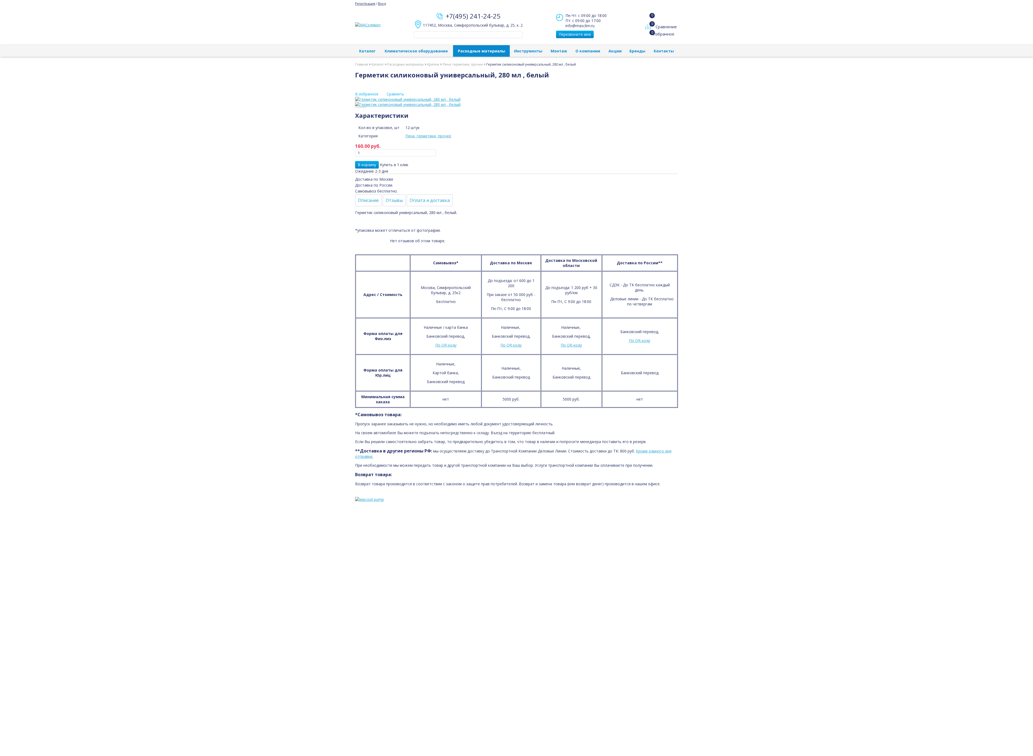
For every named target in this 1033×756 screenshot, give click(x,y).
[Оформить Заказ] (649, 15)
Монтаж (559, 51)
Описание (368, 200)
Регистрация (365, 3)
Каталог (367, 51)
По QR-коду (446, 345)
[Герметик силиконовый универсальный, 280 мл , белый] (516, 99)
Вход (382, 3)
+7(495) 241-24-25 (473, 16)
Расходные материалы (481, 51)
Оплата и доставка (430, 200)
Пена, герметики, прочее (428, 135)
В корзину (367, 164)
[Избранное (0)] (649, 36)
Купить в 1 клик (394, 164)
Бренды (637, 51)
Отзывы (394, 200)
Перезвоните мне (575, 34)
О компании (587, 51)
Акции (615, 51)
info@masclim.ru (580, 25)
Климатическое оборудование (416, 51)
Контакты (664, 51)
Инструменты (528, 51)
